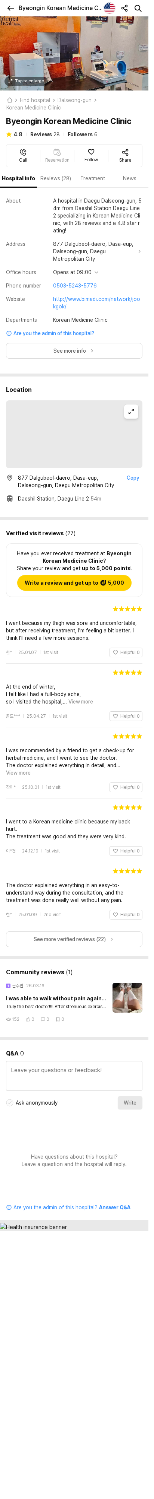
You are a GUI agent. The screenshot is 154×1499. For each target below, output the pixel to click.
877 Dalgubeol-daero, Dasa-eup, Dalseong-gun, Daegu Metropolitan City (93, 251)
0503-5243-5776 (75, 286)
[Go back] (10, 8)
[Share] (124, 8)
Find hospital (35, 100)
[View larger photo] (74, 53)
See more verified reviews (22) (70, 932)
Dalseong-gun (75, 100)
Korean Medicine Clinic (33, 108)
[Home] (9, 100)
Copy (133, 478)
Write (130, 1095)
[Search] (138, 8)
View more (80, 702)
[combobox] (110, 8)
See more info (69, 351)
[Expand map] (131, 411)
